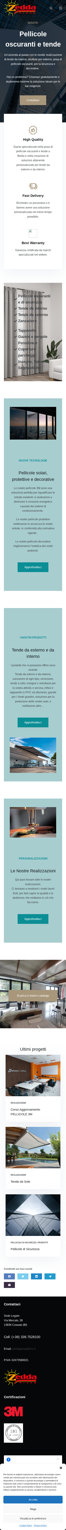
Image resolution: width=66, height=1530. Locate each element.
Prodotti (43, 1242)
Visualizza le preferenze (33, 1518)
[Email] (9, 1285)
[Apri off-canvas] (60, 8)
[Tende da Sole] (33, 1147)
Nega (33, 1509)
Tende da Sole (20, 1181)
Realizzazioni (18, 1103)
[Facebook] (9, 1276)
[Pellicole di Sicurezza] (33, 1215)
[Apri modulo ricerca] (51, 8)
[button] (61, 1468)
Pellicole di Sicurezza (25, 1249)
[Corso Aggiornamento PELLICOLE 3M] (33, 1075)
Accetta (33, 1499)
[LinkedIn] (36, 1276)
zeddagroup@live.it (24, 1348)
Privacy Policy (40, 1525)
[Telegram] (50, 1276)
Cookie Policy (25, 1525)
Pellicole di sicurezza (24, 1242)
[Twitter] (22, 1276)
